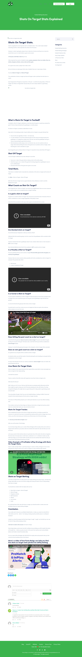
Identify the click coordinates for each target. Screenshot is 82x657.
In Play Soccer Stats (59, 57)
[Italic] (15, 590)
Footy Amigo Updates (59, 55)
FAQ (50, 4)
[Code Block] (25, 590)
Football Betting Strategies (61, 50)
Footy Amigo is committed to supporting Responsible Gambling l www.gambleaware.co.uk (41, 652)
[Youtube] (45, 650)
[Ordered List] (20, 590)
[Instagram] (42, 650)
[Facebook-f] (37, 650)
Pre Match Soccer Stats (60, 62)
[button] (59, 4)
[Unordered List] (21, 590)
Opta (15, 356)
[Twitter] (40, 650)
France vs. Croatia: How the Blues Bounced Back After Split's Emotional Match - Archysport (31, 610)
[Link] (26, 590)
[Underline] (16, 590)
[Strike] (18, 590)
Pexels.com (13, 569)
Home (40, 4)
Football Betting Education (41, 14)
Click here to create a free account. (16, 524)
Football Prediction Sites (60, 53)
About (45, 4)
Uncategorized (58, 65)
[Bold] (13, 590)
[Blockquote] (23, 590)
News (56, 60)
